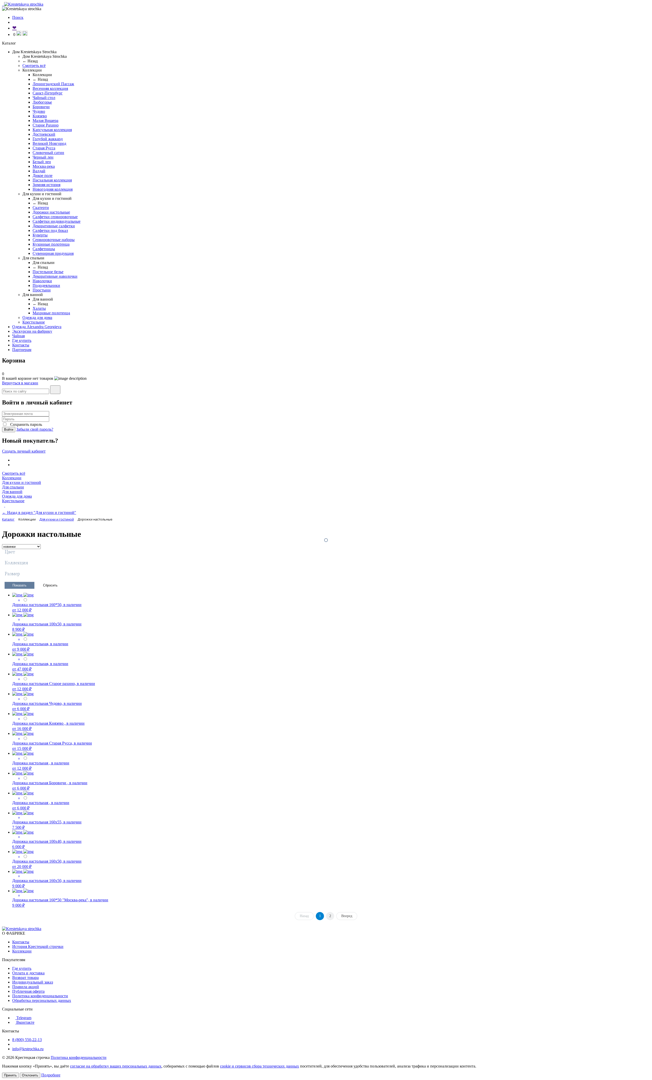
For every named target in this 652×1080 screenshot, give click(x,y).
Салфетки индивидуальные (56, 221)
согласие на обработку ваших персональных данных (115, 1066)
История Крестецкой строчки (37, 946)
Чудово (39, 111)
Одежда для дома (37, 317)
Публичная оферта (28, 991)
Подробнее (50, 1075)
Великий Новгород (49, 143)
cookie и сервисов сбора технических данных (259, 1066)
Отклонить (30, 1075)
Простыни (42, 290)
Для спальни (13, 487)
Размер (12, 574)
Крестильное (33, 322)
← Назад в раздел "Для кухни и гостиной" (39, 512)
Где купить (21, 340)
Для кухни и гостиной (21, 482)
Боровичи (41, 107)
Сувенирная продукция (53, 253)
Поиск (17, 17)
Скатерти (41, 207)
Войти (8, 429)
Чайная (18, 336)
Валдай (39, 171)
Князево (40, 116)
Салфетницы (44, 249)
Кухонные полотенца (51, 244)
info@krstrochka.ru (28, 1049)
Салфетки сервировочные (55, 217)
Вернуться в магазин (20, 383)
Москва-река (44, 166)
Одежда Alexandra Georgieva (36, 327)
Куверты (40, 235)
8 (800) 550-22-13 (27, 1039)
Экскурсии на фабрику (32, 331)
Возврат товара (25, 977)
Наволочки (42, 281)
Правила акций (25, 987)
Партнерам (21, 349)
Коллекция (16, 563)
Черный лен (43, 157)
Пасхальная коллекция (52, 180)
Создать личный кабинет (24, 451)
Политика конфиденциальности (40, 996)
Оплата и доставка (28, 973)
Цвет (10, 552)
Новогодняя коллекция (53, 189)
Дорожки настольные (51, 212)
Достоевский (44, 134)
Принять (10, 1075)
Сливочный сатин (48, 152)
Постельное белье (48, 272)
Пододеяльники (46, 285)
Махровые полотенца (51, 313)
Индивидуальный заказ (32, 982)
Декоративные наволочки (55, 276)
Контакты (20, 345)
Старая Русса (44, 148)
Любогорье (42, 102)
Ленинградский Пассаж (53, 84)
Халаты (39, 308)
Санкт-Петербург (48, 93)
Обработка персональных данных (41, 1000)
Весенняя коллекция (50, 88)
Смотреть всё (34, 65)
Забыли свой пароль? (34, 429)
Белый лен (42, 162)
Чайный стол (44, 97)
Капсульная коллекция (52, 130)
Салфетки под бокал (50, 230)
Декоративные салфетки (54, 226)
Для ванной (12, 491)
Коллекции (11, 478)
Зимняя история (46, 185)
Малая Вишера (45, 120)
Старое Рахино (46, 125)
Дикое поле (42, 175)
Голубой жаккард (48, 139)
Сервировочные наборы (54, 239)
